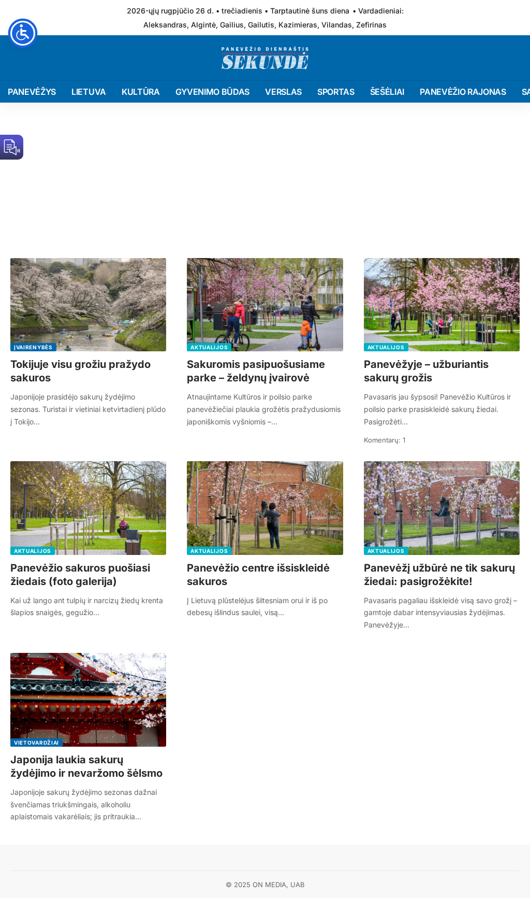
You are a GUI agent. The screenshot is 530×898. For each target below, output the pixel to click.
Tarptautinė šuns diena (309, 10)
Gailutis (261, 24)
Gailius (232, 24)
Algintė (203, 24)
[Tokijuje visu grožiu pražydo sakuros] (88, 305)
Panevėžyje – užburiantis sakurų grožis (426, 371)
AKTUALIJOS (209, 347)
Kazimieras (297, 24)
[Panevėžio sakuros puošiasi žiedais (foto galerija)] (88, 508)
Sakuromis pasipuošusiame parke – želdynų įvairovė (256, 371)
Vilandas (336, 24)
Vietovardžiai (36, 742)
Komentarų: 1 (384, 440)
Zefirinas (371, 24)
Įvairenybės (33, 347)
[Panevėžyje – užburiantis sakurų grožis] (442, 305)
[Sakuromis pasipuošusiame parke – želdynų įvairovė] (265, 305)
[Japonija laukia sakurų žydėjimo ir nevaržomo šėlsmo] (88, 700)
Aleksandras (165, 24)
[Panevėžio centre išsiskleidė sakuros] (265, 508)
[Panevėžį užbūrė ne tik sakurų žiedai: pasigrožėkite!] (442, 508)
